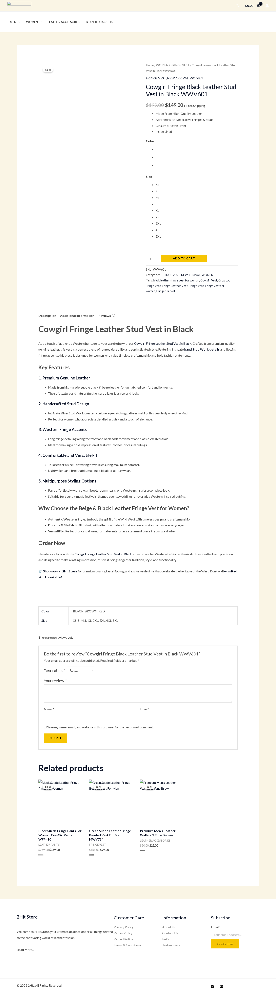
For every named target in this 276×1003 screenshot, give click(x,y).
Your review (55, 680)
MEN (13, 22)
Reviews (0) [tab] (106, 315)
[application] (18, 22)
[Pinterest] (221, 986)
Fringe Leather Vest (175, 286)
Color (150, 141)
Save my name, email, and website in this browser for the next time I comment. (100, 727)
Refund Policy (123, 939)
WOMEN (32, 22)
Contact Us (170, 933)
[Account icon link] (267, 5)
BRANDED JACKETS (99, 22)
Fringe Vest (196, 286)
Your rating (54, 670)
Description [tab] (47, 315)
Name (49, 709)
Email (145, 709)
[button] (237, 5)
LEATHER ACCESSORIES (63, 22)
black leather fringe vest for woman (176, 280)
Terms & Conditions (127, 945)
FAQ (165, 939)
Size (149, 176)
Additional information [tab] (77, 315)
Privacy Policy (124, 927)
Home (150, 65)
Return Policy (123, 933)
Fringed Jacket (165, 291)
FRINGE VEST (180, 65)
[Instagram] (213, 986)
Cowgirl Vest (208, 280)
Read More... (25, 949)
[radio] (197, 149)
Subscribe (225, 943)
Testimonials (171, 945)
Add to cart (184, 258)
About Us (169, 927)
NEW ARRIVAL (178, 78)
